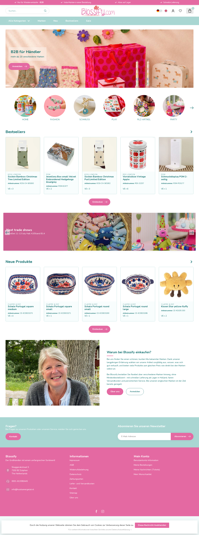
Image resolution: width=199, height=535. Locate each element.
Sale (88, 20)
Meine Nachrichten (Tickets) (147, 469)
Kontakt (13, 436)
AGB (72, 465)
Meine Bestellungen (143, 465)
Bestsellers (72, 20)
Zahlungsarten (76, 479)
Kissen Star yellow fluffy (174, 306)
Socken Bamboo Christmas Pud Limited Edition (99, 178)
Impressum (75, 460)
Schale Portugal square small (59, 308)
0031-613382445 (20, 481)
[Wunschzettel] (180, 11)
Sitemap (73, 493)
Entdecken (98, 202)
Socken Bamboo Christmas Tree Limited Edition (22, 178)
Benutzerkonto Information (146, 460)
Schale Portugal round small (96, 308)
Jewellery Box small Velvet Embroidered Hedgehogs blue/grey (61, 179)
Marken (42, 20)
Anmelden (135, 391)
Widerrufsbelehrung (79, 469)
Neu (55, 20)
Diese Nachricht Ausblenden (152, 525)
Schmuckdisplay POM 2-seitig (174, 178)
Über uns (115, 391)
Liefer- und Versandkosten (82, 483)
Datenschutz (75, 474)
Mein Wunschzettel (143, 474)
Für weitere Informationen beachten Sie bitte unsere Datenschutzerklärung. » (100, 529)
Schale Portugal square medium (21, 308)
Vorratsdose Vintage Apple (134, 178)
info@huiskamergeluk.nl (23, 489)
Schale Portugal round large (135, 308)
